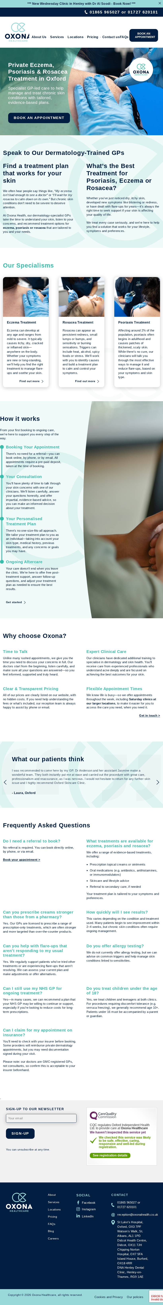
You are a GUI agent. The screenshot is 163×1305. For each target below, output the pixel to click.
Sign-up (20, 1133)
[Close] (160, 3)
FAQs (124, 37)
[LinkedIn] (84, 1215)
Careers (53, 1238)
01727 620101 (143, 12)
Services (57, 37)
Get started (14, 602)
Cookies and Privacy (108, 1297)
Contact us (110, 37)
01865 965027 (105, 12)
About (52, 1194)
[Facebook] (85, 1202)
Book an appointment (145, 35)
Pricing (92, 37)
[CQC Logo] (103, 1119)
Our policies (135, 1297)
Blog (51, 1231)
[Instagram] (86, 1209)
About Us (39, 37)
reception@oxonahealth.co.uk (137, 1214)
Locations (75, 37)
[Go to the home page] (17, 32)
